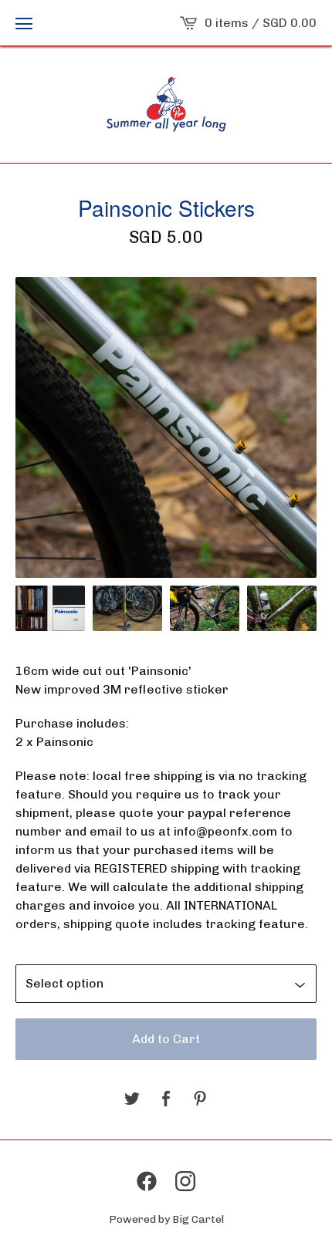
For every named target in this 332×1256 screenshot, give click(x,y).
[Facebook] (147, 1181)
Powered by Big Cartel (166, 1219)
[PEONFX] (166, 104)
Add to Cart (166, 1038)
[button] (23, 23)
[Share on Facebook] (166, 1100)
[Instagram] (185, 1181)
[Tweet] (132, 1100)
